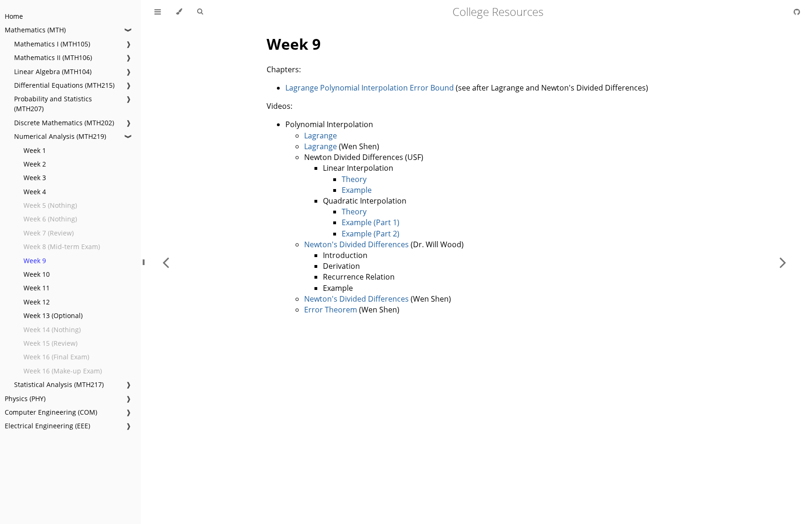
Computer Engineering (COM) (51, 412)
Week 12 (36, 301)
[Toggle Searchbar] (200, 11)
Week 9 (34, 260)
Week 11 (36, 287)
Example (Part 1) (370, 222)
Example (357, 190)
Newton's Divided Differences (356, 244)
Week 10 (36, 274)
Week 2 (34, 163)
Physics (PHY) (25, 398)
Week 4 (34, 191)
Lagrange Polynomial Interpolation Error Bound (369, 88)
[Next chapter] (783, 262)
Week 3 (34, 177)
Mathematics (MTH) (35, 29)
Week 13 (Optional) (53, 315)
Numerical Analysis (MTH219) (60, 136)
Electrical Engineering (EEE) (47, 425)
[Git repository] (797, 12)
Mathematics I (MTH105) (52, 43)
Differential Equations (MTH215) (64, 85)
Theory (354, 179)
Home (14, 16)
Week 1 (34, 150)
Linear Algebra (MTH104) (53, 71)
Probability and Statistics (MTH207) (53, 103)
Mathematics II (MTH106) (53, 57)
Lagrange (320, 135)
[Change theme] (179, 11)
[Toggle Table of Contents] (157, 11)
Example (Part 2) (370, 233)
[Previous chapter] (166, 262)
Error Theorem (330, 309)
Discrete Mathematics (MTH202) (64, 122)
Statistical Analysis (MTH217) (59, 384)
